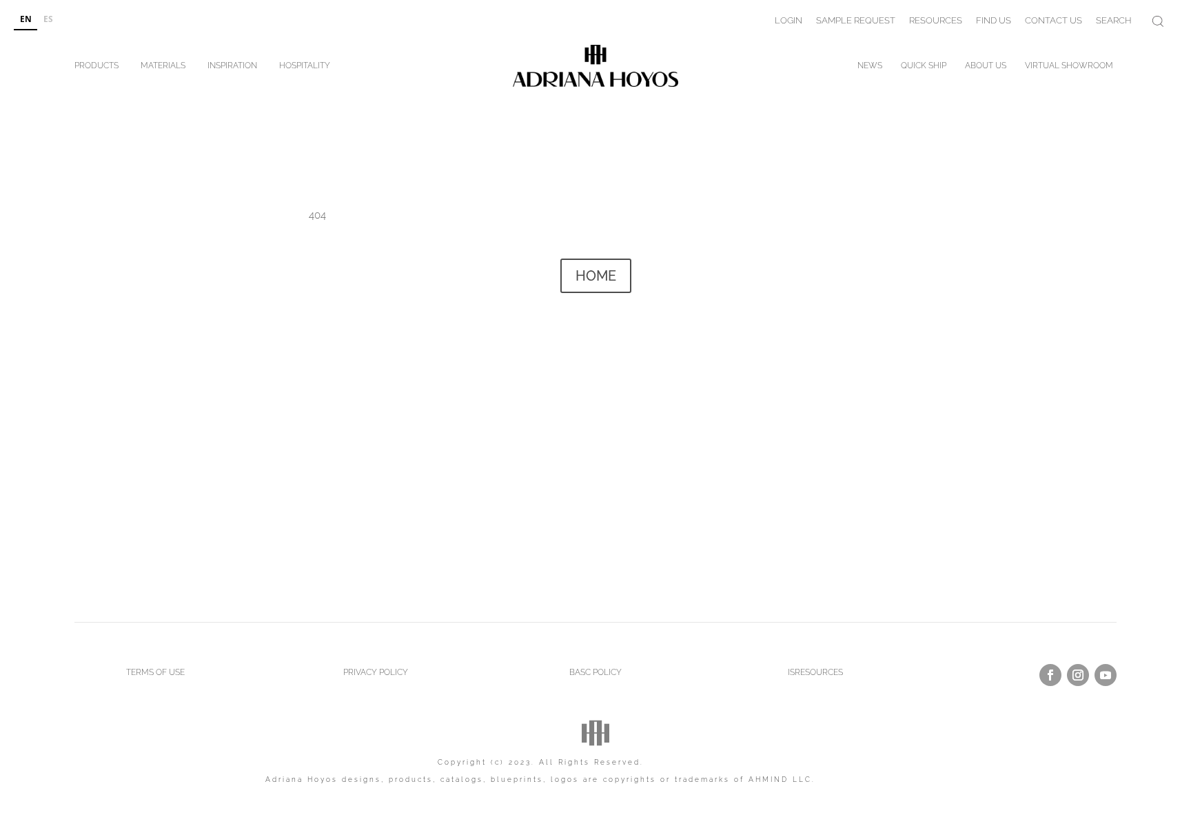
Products (96, 68)
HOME (596, 276)
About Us (985, 68)
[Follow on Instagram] (1078, 675)
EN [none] (26, 18)
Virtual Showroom (1069, 68)
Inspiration (232, 68)
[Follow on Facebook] (1050, 675)
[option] (48, 20)
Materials (163, 68)
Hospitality (304, 68)
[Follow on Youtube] (1106, 675)
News (869, 68)
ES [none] (48, 18)
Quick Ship (923, 68)
